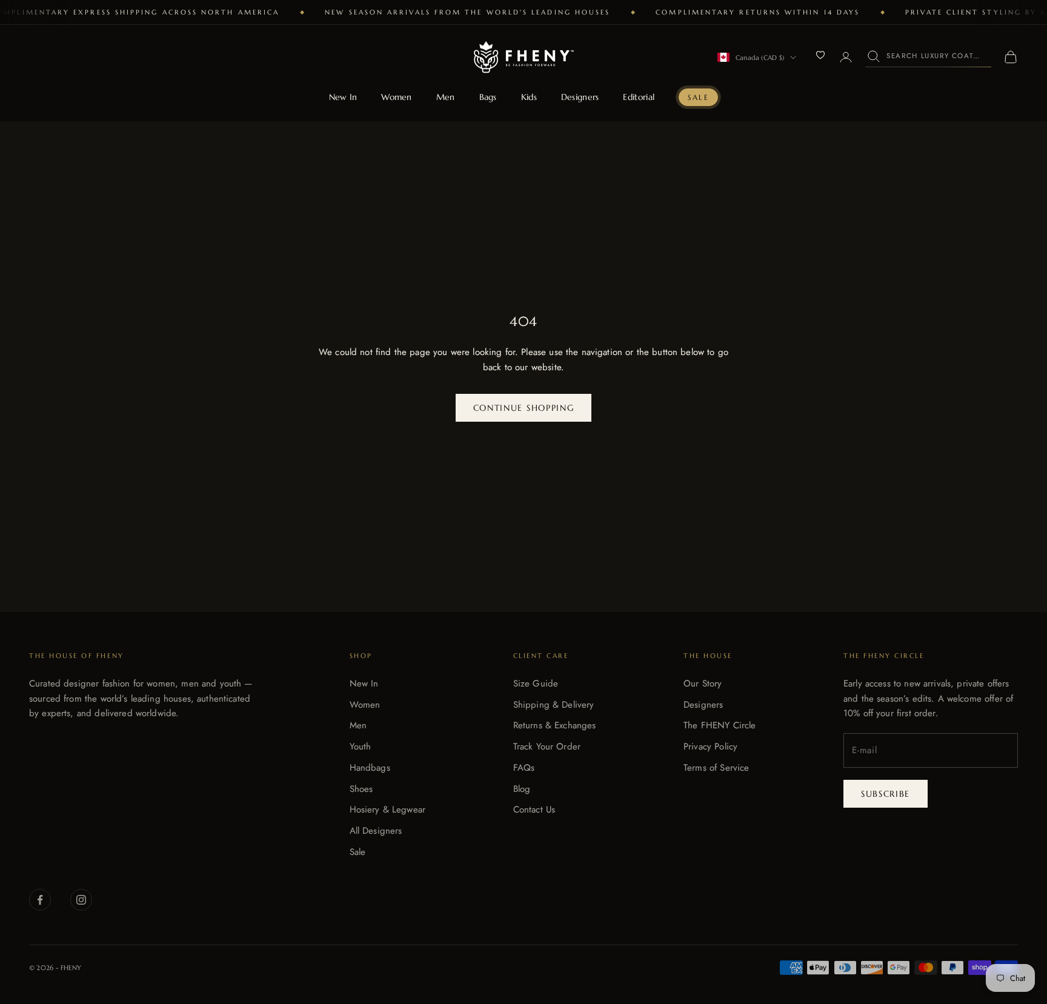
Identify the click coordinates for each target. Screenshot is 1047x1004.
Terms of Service (716, 767)
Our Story (702, 683)
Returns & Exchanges (554, 725)
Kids (529, 96)
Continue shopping (523, 407)
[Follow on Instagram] (81, 900)
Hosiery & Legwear (388, 809)
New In (343, 96)
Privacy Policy (710, 746)
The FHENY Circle (719, 725)
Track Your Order (546, 746)
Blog (522, 789)
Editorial (638, 96)
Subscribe (885, 793)
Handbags (370, 767)
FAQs (524, 767)
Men (445, 96)
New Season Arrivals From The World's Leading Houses (467, 12)
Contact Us (534, 809)
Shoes (361, 789)
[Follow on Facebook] (40, 900)
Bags (488, 96)
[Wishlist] (820, 54)
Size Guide (536, 683)
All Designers (376, 830)
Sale (698, 97)
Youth (360, 746)
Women (396, 96)
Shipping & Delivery (553, 704)
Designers (580, 96)
